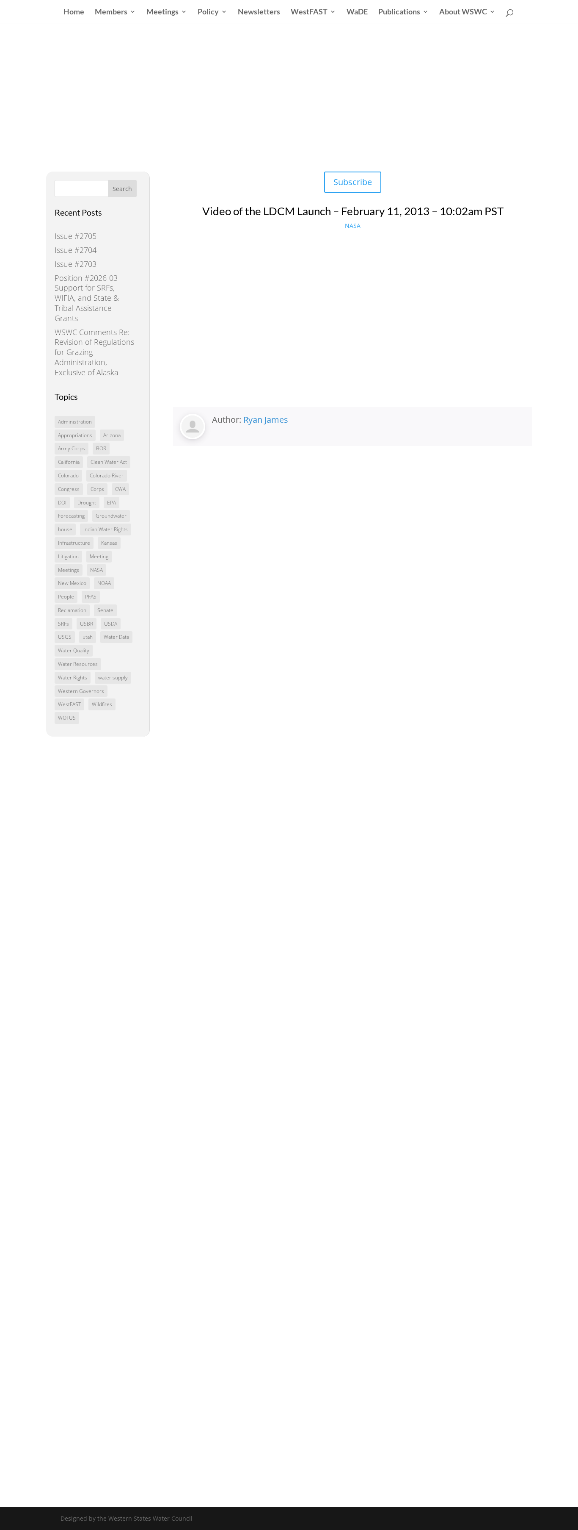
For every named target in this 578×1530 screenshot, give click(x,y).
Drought (86, 502)
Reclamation (72, 610)
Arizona (112, 435)
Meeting (99, 556)
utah (88, 636)
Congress (69, 489)
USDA (110, 623)
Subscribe (352, 182)
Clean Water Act (109, 462)
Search (122, 189)
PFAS (90, 596)
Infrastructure (74, 542)
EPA (111, 502)
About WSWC (463, 12)
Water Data (116, 636)
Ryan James (265, 419)
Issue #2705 (75, 236)
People (66, 596)
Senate (105, 610)
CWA (120, 489)
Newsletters (259, 12)
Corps (97, 489)
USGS (65, 636)
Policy (208, 12)
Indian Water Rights (105, 529)
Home (73, 12)
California (69, 462)
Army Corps (71, 448)
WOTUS (67, 717)
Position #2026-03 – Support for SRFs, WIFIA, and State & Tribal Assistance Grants (89, 298)
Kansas (109, 542)
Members (111, 12)
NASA (96, 570)
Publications (399, 12)
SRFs (63, 623)
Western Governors (81, 691)
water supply (113, 677)
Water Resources (78, 664)
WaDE (357, 12)
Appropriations (75, 435)
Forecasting (71, 515)
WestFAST (309, 12)
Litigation (68, 556)
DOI (62, 502)
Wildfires (102, 704)
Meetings (162, 12)
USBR (86, 623)
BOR (101, 448)
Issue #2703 (75, 264)
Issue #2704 (75, 250)
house (65, 529)
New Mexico (72, 583)
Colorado (68, 475)
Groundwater (111, 515)
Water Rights (72, 677)
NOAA (104, 583)
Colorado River (107, 475)
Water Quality (73, 650)
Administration (75, 421)
